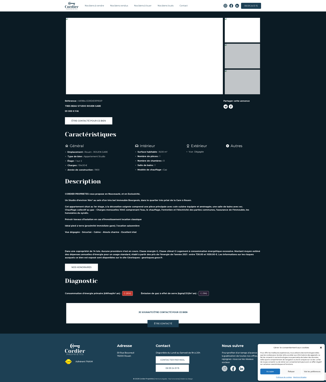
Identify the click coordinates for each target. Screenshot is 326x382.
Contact (184, 5)
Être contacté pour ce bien (88, 121)
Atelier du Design (186, 379)
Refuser (291, 371)
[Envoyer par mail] (225, 107)
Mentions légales (299, 377)
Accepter (270, 371)
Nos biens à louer (143, 5)
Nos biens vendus (119, 5)
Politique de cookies (284, 377)
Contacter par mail (172, 360)
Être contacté (163, 323)
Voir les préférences (312, 371)
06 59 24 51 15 (251, 6)
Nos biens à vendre (94, 5)
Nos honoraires (81, 267)
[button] (321, 347)
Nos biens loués (165, 5)
